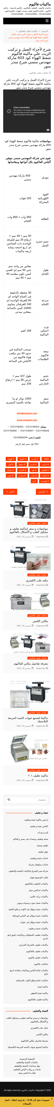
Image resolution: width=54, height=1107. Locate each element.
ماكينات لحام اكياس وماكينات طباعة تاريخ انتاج (29, 972)
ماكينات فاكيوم (40, 4)
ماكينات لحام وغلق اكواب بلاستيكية (32, 980)
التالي (11, 492)
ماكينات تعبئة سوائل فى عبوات (34, 922)
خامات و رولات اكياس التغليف (27, 1069)
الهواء (10, 459)
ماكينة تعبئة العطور (39, 993)
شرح (32, 464)
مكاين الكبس (40, 621)
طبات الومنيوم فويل (39, 877)
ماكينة (44, 475)
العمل (22, 459)
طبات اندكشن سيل (27, 1073)
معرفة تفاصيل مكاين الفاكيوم (31, 663)
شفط (21, 464)
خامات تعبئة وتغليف (39, 858)
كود (33, 470)
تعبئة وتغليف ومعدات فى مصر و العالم (30, 839)
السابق (42, 492)
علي (9, 464)
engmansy (40, 537)
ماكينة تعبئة (43, 987)
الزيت (34, 459)
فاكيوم (44, 470)
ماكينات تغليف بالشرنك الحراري (33, 945)
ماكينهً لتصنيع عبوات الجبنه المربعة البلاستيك (28, 1047)
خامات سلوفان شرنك (38, 864)
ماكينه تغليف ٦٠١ (38, 775)
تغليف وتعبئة (42, 845)
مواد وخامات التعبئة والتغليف (27, 1066)
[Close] (52, 1099)
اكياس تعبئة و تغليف (39, 826)
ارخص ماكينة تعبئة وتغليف (36, 820)
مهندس (44, 481)
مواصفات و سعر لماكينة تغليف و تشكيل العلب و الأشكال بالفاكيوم (27, 1020)
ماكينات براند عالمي (39, 896)
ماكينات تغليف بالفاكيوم (38, 73)
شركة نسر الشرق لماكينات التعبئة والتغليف (28, 871)
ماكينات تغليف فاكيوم (38, 957)
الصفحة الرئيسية (27, 1059)
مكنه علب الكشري (37, 580)
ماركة (9, 470)
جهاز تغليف (43, 852)
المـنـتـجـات (42, 832)
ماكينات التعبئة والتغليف (27, 1062)
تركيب (44, 464)
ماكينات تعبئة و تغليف (38, 928)
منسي (21, 475)
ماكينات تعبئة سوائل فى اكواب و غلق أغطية (28, 909)
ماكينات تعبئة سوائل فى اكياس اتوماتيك (30, 916)
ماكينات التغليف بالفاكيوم (36, 884)
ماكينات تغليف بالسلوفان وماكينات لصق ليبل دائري (27, 937)
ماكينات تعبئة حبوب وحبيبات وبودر (32, 903)
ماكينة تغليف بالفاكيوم (38, 999)
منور (9, 475)
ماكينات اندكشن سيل (38, 890)
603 (47, 459)
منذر (33, 475)
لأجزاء (21, 470)
